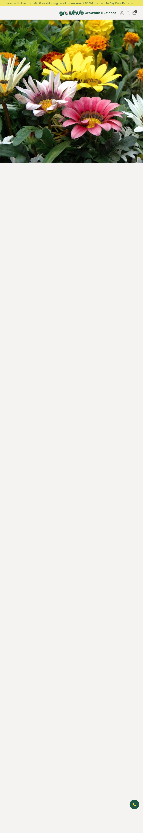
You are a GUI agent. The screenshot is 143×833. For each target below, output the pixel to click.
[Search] (128, 13)
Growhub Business (100, 13)
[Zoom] (71, 91)
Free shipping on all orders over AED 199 (56, 3)
